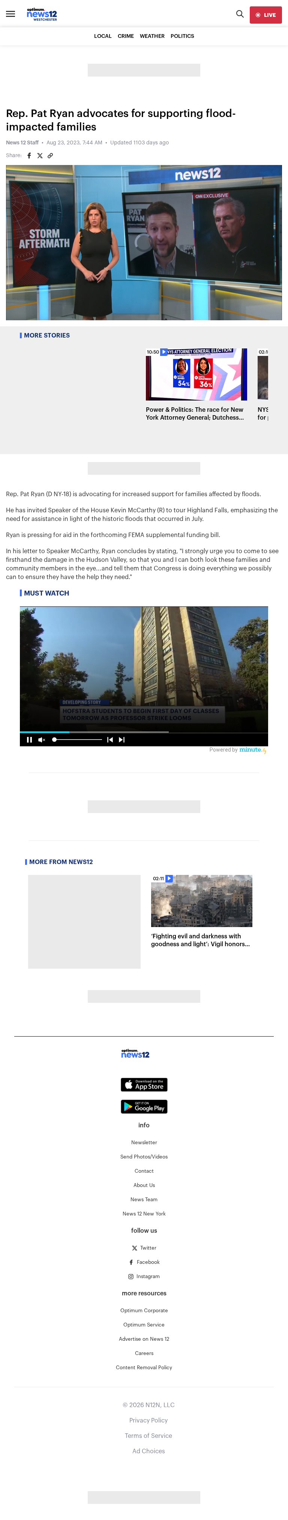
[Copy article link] (50, 156)
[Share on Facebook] (29, 156)
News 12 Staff (22, 143)
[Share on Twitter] (40, 156)
